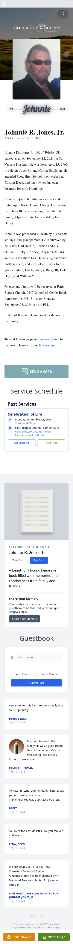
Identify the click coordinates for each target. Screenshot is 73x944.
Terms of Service (46, 927)
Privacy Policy (26, 927)
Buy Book (39, 560)
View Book (18, 560)
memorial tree (49, 339)
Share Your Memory (24, 619)
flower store (47, 345)
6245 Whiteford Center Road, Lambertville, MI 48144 (33, 433)
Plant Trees (51, 442)
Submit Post (36, 683)
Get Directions (21, 442)
